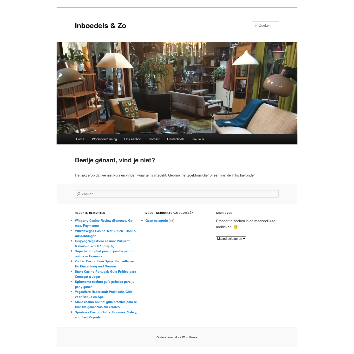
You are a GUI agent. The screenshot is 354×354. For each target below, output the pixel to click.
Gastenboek (175, 139)
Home (80, 139)
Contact (154, 139)
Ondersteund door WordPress (177, 337)
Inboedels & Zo (100, 25)
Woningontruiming (104, 139)
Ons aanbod (132, 139)
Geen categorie (156, 220)
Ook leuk (198, 139)
